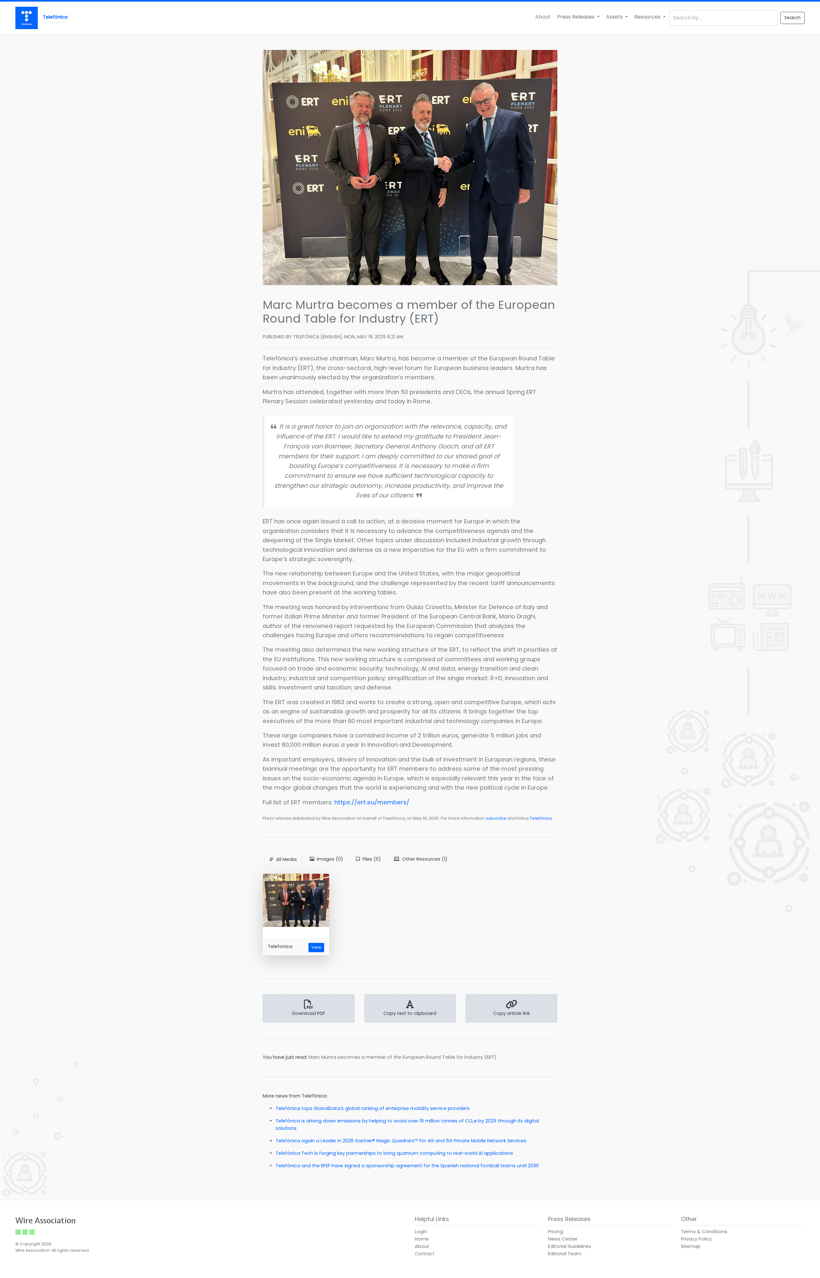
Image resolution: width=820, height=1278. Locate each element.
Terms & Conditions (704, 1231)
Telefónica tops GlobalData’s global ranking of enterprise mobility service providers (372, 1108)
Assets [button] (615, 16)
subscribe (496, 818)
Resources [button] (648, 16)
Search (792, 17)
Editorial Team (564, 1253)
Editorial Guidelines (569, 1246)
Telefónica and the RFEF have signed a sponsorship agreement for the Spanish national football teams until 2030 (407, 1165)
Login (421, 1231)
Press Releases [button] (576, 16)
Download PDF (308, 1013)
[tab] (283, 859)
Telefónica (541, 818)
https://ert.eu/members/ (371, 802)
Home (422, 1239)
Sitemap (691, 1246)
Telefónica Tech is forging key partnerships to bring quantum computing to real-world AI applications (394, 1153)
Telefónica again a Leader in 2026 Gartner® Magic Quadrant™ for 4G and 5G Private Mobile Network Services (400, 1140)
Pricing (555, 1231)
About (543, 16)
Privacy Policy (696, 1239)
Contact (424, 1253)
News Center (563, 1239)
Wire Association (45, 1220)
